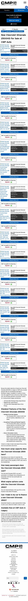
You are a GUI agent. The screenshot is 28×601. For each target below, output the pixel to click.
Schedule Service (13, 568)
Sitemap (13, 574)
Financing (13, 558)
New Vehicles (13, 561)
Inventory (13, 559)
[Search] (25, 578)
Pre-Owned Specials (13, 564)
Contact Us (4, 595)
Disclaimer (13, 569)
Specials (13, 565)
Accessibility (11, 595)
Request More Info (14, 54)
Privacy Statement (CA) (13, 572)
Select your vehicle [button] (14, 20)
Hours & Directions (13, 556)
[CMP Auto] (9, 3)
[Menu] (25, 3)
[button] (26, 7)
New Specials (13, 563)
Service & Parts (13, 566)
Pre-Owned (13, 562)
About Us (13, 555)
